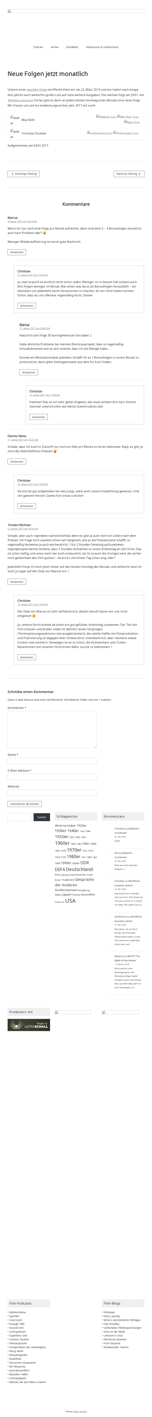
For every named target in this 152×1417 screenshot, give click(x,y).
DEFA (60, 869)
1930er (61, 830)
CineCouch (15, 1320)
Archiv (54, 47)
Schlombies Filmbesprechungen (122, 1327)
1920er (81, 826)
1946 (87, 831)
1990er (66, 863)
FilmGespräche (18, 1343)
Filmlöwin (109, 1312)
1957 (83, 837)
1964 (79, 843)
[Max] (131, 122)
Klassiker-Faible (18, 1374)
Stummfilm (88, 894)
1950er (61, 836)
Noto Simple (80, 1411)
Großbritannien (66, 890)
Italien (58, 894)
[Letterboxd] (99, 133)
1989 (94, 857)
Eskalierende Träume (116, 1347)
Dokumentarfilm (77, 874)
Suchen (41, 817)
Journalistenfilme (19, 1370)
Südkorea (59, 902)
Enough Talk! (16, 1324)
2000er (76, 863)
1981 (83, 857)
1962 (73, 844)
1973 (90, 850)
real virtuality (111, 1324)
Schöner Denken (19, 1339)
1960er (62, 843)
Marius (24, 325)
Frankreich (68, 880)
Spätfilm (14, 1316)
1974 (57, 857)
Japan (67, 894)
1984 (89, 857)
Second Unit (16, 1327)
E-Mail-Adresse (19, 771)
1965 (85, 843)
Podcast (38, 47)
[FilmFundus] (125, 133)
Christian (119, 828)
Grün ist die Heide (114, 1331)
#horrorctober (65, 825)
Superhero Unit (18, 1335)
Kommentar (17, 708)
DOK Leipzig (61, 874)
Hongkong (84, 890)
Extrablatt (72, 47)
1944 (82, 831)
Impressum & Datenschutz (102, 47)
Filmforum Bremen (115, 1339)
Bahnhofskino (17, 1312)
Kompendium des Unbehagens (27, 1347)
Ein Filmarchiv (17, 1366)
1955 (77, 837)
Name (13, 755)
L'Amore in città (113, 1335)
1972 (84, 850)
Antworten (16, 252)
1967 (57, 850)
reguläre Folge (37, 90)
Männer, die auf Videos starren (27, 1382)
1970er (74, 850)
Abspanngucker (18, 1355)
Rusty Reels (16, 1351)
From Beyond (112, 1343)
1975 (63, 857)
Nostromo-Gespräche (22, 1362)
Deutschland (79, 869)
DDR (84, 862)
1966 (93, 844)
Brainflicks (15, 1358)
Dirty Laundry (112, 1316)
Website (13, 786)
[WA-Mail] (127, 117)
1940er (73, 830)
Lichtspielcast (17, 1331)
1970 (63, 850)
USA (70, 900)
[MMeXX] (105, 117)
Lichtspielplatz (18, 1378)
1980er (73, 856)
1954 (71, 837)
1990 (57, 863)
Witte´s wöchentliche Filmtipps (122, 1320)
